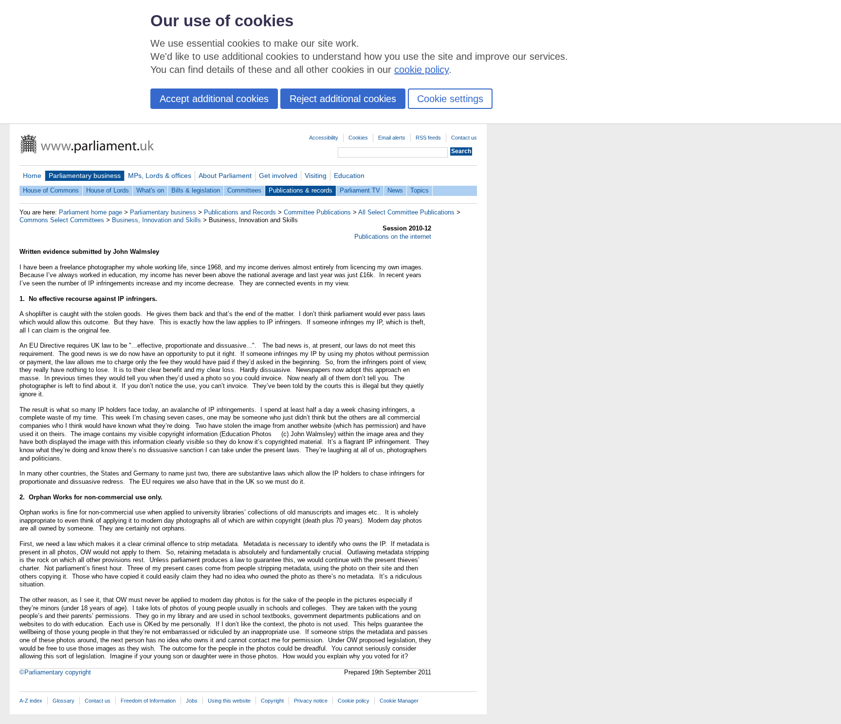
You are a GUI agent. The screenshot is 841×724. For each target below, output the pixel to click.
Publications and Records (240, 212)
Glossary (63, 701)
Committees (244, 190)
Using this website (229, 701)
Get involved (278, 175)
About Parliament (225, 175)
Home (32, 175)
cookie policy (421, 69)
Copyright (272, 701)
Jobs (192, 701)
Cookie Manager (399, 701)
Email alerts (391, 138)
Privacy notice (311, 701)
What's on (150, 190)
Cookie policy (353, 701)
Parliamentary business (85, 175)
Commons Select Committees (61, 220)
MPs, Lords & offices (159, 175)
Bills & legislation (195, 190)
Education (349, 175)
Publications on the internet (392, 236)
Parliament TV (360, 190)
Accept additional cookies (214, 98)
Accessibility (323, 138)
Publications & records (300, 190)
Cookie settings (450, 98)
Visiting (316, 175)
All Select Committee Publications (406, 212)
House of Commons (51, 190)
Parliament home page (90, 212)
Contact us (464, 138)
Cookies (358, 138)
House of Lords (107, 190)
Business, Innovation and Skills (156, 220)
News (395, 190)
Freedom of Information (148, 701)
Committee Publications (317, 212)
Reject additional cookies (343, 98)
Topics (419, 190)
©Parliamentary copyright (55, 672)
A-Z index (30, 701)
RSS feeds (428, 138)
